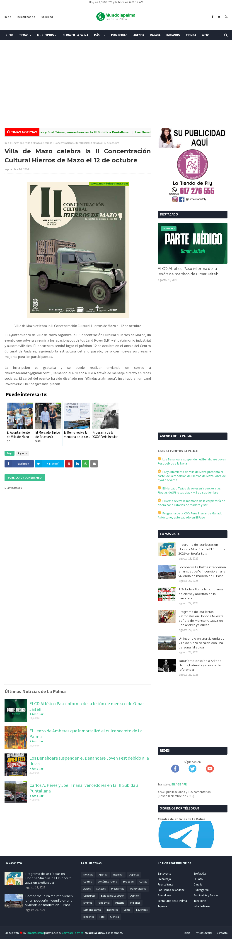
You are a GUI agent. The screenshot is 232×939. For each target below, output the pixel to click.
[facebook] (212, 17)
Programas (117, 888)
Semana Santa (92, 909)
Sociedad (128, 881)
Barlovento (164, 873)
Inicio (8, 17)
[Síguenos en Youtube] (210, 771)
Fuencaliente (165, 884)
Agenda (18, 142)
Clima (126, 909)
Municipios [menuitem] (45, 35)
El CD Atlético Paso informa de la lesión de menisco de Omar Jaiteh (188, 271)
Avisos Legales (204, 932)
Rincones (88, 916)
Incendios (112, 909)
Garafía (198, 884)
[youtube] (225, 17)
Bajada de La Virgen (112, 895)
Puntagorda (201, 890)
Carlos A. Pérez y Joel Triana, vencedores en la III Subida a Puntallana (62, 132)
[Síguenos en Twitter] (192, 771)
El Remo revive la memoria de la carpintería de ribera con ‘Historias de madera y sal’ (191, 503)
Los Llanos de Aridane (171, 890)
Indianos (135, 902)
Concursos (89, 895)
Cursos (143, 881)
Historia (119, 902)
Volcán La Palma (107, 881)
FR (185, 784)
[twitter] (219, 17)
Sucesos (101, 888)
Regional (118, 874)
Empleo (87, 902)
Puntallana (164, 895)
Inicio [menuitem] (9, 35)
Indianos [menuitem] (173, 35)
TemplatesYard (35, 932)
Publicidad (46, 17)
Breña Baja (164, 879)
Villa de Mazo (202, 906)
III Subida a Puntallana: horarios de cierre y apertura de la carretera (201, 593)
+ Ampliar (36, 714)
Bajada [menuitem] (155, 35)
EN (173, 784)
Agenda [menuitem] (138, 35)
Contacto (222, 932)
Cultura (87, 881)
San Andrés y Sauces (206, 895)
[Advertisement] (116, 89)
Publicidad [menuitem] (119, 35)
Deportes (134, 874)
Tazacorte (200, 901)
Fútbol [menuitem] (13, 45)
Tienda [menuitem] (191, 35)
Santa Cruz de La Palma (172, 901)
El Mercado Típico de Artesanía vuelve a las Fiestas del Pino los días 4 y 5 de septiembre (189, 490)
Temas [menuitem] (24, 35)
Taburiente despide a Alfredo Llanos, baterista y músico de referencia (200, 665)
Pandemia (104, 902)
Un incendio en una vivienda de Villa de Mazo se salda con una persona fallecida (202, 643)
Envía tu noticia (25, 17)
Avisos (87, 888)
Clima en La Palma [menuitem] (75, 35)
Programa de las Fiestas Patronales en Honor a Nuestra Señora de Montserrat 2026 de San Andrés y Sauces (201, 618)
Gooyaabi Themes (72, 932)
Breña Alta (200, 873)
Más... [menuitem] (98, 35)
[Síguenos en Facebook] (175, 771)
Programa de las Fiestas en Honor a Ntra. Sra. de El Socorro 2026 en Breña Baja (202, 549)
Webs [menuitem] (206, 35)
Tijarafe (162, 906)
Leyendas (141, 909)
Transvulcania (138, 888)
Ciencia (114, 916)
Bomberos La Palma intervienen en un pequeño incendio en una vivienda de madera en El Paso (202, 571)
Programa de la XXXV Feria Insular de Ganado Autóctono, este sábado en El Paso (190, 515)
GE (179, 784)
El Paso (198, 879)
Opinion (134, 895)
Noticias (88, 874)
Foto (101, 916)
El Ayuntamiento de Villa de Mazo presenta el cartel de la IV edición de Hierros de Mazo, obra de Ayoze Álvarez (192, 476)
